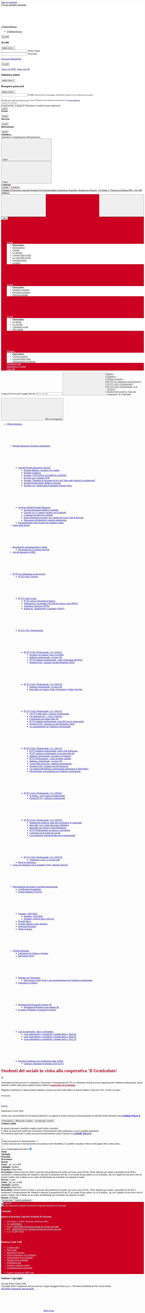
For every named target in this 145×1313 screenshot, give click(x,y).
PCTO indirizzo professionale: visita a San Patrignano (53, 751)
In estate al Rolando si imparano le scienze (37, 1010)
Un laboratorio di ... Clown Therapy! (45, 716)
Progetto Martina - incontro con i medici (41, 470)
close (4, 218)
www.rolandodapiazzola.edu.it (15, 1149)
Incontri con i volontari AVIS (37, 478)
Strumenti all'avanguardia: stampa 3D (35, 1004)
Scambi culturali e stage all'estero (33, 924)
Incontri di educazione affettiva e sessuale (42, 483)
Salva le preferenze (23, 1200)
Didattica (111, 376)
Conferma (15, 188)
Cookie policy (13, 1247)
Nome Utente (34, 51)
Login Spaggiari (74, 100)
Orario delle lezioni (21, 525)
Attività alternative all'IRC (24, 552)
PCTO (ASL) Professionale (119, 384)
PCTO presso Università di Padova (39, 601)
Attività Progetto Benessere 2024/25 (34, 467)
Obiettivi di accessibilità (17, 1260)
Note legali (12, 1250)
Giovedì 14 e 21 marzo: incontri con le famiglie (45, 512)
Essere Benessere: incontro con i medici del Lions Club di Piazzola (53, 517)
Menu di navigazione (53, 419)
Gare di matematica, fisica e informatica (36, 1031)
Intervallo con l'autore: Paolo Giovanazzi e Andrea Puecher (55, 689)
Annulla (5, 188)
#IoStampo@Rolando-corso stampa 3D (41, 1007)
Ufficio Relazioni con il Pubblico (21, 1255)
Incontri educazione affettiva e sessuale (41, 510)
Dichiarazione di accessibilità (20, 1257)
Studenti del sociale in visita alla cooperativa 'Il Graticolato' (55, 822)
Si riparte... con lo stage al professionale (47, 795)
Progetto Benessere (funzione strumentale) (31, 446)
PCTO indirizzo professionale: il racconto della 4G (52, 753)
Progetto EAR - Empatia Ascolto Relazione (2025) (52, 662)
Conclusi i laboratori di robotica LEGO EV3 (44, 1063)
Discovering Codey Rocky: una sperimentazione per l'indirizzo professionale (58, 980)
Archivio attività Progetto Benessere (34, 507)
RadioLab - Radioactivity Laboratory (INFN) (44, 608)
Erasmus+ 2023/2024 (28, 913)
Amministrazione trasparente (19, 1268)
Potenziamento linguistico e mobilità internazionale (35, 886)
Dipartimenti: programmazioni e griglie (30, 547)
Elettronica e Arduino (27, 983)
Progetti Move (24, 921)
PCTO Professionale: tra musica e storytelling (49, 830)
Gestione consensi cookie (18, 1265)
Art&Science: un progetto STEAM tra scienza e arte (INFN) (51, 603)
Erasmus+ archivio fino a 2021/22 (39, 919)
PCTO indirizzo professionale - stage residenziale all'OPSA (56, 660)
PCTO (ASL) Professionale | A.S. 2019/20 (43, 820)
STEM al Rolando (20, 951)
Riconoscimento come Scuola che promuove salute (41, 522)
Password (32, 54)
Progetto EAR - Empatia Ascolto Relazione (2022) (52, 724)
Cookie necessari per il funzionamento (18, 1141)
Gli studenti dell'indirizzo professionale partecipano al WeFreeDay (59, 769)
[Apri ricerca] (121, 205)
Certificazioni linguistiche (29, 889)
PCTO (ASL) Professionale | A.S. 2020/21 (43, 793)
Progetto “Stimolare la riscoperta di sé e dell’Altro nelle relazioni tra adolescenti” (59, 480)
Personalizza (7, 1121)
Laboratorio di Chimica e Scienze (33, 953)
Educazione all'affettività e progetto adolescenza (45, 520)
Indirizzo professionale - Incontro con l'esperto (50, 756)
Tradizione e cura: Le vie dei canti (44, 860)
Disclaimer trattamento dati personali (17, 1288)
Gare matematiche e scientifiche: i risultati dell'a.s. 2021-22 (50, 1039)
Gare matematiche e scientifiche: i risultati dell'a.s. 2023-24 (50, 1034)
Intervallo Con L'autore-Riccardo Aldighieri (49, 825)
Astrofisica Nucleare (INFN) (36, 606)
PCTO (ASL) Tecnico (28, 576)
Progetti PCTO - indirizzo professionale (47, 798)
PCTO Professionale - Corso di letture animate (50, 758)
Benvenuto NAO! (26, 956)
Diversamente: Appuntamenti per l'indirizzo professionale (55, 771)
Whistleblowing (14, 1263)
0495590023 (16, 1224)
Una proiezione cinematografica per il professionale (52, 835)
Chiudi (4, 116)
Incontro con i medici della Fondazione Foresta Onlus (48, 485)
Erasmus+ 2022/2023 (33, 916)
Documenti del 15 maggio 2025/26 (33, 549)
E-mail (31, 95)
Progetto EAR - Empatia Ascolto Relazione (48, 766)
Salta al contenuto (9, 2)
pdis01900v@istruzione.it (36, 1226)
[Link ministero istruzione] (13, 5)
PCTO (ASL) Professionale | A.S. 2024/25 (43, 652)
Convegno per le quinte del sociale (44, 833)
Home (110, 374)
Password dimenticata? (11, 59)
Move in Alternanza (27, 862)
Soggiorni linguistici (27, 926)
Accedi (5, 37)
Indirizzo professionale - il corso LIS (45, 657)
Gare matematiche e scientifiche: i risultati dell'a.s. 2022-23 (50, 1036)
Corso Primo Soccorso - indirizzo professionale (50, 763)
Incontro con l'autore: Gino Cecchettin (46, 655)
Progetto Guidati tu (32, 473)
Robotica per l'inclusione (29, 977)
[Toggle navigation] (23, 205)
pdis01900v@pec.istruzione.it (36, 1229)
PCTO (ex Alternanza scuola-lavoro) (123, 381)
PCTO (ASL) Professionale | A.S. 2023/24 (43, 684)
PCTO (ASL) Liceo (27, 598)
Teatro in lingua (25, 929)
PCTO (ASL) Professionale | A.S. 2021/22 (43, 748)
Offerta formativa (115, 379)
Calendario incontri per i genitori (38, 515)
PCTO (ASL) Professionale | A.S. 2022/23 (43, 711)
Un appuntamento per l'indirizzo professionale (50, 726)
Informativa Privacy (15, 1252)
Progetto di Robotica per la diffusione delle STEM (41, 1061)
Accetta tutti (44, 1121)
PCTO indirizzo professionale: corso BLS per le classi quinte (56, 721)
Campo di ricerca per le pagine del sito (18, 393)
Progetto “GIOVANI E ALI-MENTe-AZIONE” (45, 475)
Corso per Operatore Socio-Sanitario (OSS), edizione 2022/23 (40, 865)
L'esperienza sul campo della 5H (43, 719)
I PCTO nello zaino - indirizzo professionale (49, 714)
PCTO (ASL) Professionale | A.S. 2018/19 (43, 857)
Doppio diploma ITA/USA (30, 892)
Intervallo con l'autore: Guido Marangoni (47, 828)
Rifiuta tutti (24, 1121)
